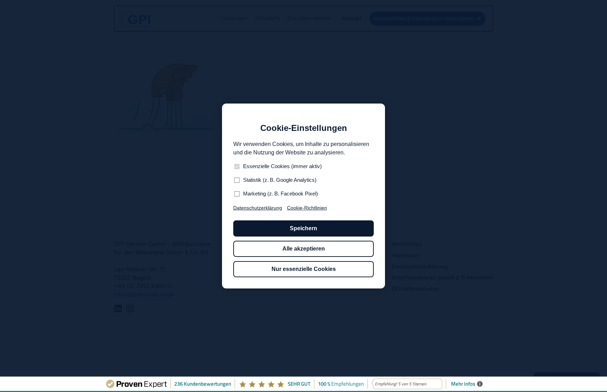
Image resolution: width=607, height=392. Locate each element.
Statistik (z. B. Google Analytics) (279, 180)
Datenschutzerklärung (257, 208)
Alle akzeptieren (303, 249)
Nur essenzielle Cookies (304, 269)
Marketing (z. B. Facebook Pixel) (280, 194)
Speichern (303, 228)
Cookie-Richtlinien (307, 208)
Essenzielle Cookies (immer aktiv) (282, 166)
